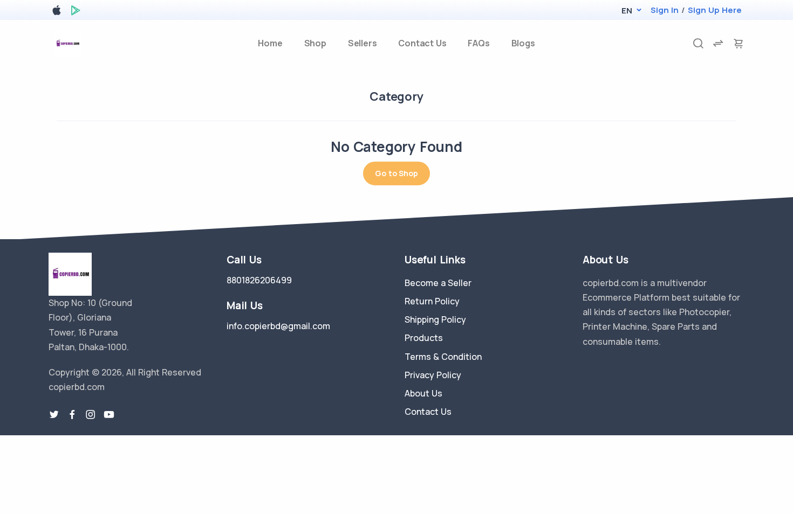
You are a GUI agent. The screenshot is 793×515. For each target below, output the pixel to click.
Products (424, 338)
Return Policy (432, 301)
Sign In (665, 10)
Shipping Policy (435, 319)
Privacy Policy (433, 375)
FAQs (478, 43)
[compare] (718, 43)
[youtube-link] (109, 414)
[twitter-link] (54, 414)
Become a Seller (438, 283)
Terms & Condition (443, 357)
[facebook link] (72, 414)
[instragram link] (90, 414)
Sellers (362, 43)
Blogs (523, 43)
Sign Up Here (715, 10)
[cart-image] (738, 43)
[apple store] (57, 12)
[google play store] (75, 12)
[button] (626, 10)
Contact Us (422, 43)
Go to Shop (396, 173)
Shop (315, 43)
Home (270, 43)
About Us (423, 393)
